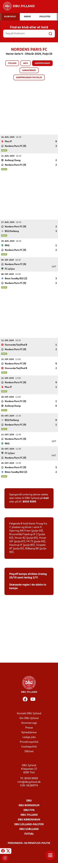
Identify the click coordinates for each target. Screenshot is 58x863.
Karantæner (29, 70)
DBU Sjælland (29, 829)
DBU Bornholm (29, 805)
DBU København (29, 820)
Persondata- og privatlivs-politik (29, 843)
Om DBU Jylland (29, 718)
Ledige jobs (29, 737)
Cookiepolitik (29, 747)
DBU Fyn (29, 810)
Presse (29, 728)
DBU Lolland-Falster (29, 824)
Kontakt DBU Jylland (29, 713)
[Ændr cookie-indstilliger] (5, 858)
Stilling (12, 63)
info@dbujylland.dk (29, 782)
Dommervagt (29, 723)
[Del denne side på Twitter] (8, 851)
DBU (29, 801)
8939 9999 (29, 502)
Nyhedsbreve (29, 732)
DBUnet (29, 751)
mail (46, 498)
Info (25, 63)
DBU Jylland (29, 815)
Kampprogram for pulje (29, 78)
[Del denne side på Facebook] (3, 851)
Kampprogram (42, 63)
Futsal (29, 834)
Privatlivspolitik (29, 742)
